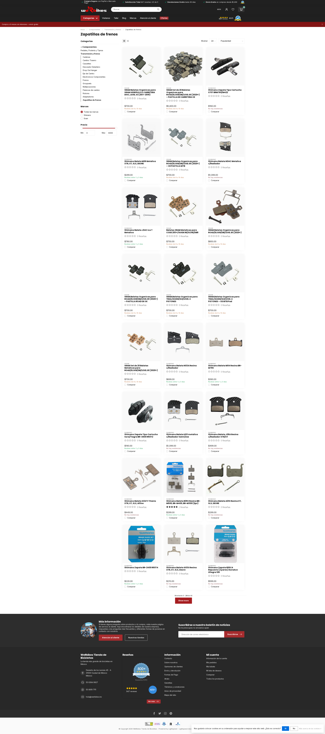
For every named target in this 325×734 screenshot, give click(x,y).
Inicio (83, 29)
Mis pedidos (211, 662)
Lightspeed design (186, 729)
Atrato (166, 679)
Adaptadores (88, 97)
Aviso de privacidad (172, 691)
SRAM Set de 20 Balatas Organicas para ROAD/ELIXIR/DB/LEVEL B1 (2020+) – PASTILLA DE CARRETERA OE (183, 93)
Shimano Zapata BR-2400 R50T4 (141, 567)
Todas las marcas (91, 112)
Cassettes (87, 64)
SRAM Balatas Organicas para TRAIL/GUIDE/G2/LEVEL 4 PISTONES (182, 299)
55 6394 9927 (92, 682)
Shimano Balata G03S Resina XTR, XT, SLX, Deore (181, 568)
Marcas (133, 18)
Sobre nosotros (170, 662)
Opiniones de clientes (173, 666)
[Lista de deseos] (233, 9)
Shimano (87, 115)
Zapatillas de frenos (133, 29)
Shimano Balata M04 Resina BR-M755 (225, 367)
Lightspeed (173, 729)
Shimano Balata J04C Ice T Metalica (138, 231)
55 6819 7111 (91, 689)
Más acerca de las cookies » (310, 729)
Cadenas (86, 57)
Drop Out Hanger (90, 70)
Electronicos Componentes (94, 77)
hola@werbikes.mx (94, 697)
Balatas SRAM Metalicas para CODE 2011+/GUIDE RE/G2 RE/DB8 (182, 231)
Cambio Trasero (89, 60)
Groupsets (87, 83)
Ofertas (164, 18)
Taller (116, 18)
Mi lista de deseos (214, 671)
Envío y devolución (172, 671)
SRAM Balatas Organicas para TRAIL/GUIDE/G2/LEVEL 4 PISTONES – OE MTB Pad (223, 299)
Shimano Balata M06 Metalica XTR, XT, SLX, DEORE (140, 162)
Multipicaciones (89, 87)
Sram (86, 118)
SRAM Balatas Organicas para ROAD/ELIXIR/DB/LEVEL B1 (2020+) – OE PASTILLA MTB (183, 163)
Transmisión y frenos (112, 29)
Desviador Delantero (91, 67)
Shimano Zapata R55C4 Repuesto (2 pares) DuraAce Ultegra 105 (223, 569)
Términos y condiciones (174, 687)
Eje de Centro (88, 73)
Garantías (168, 683)
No (294, 728)
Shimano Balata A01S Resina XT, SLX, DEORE (224, 502)
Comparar (131, 112)
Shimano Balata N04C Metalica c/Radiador (224, 162)
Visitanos (106, 18)
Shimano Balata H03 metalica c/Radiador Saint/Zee (182, 435)
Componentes (94, 29)
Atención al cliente (148, 18)
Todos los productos (215, 679)
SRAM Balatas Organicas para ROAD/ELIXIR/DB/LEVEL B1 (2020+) (225, 231)
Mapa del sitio (170, 695)
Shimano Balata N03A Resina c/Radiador (181, 367)
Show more (183, 600)
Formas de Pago (171, 675)
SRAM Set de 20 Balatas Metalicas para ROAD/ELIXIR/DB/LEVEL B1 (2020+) (141, 368)
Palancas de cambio (91, 90)
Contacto (168, 658)
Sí (285, 728)
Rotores (86, 93)
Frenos (86, 80)
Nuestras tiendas (136, 637)
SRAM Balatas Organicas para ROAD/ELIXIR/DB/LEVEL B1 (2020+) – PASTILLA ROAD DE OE (141, 299)
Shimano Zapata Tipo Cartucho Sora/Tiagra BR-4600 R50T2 (141, 435)
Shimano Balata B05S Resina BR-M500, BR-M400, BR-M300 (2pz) (183, 502)
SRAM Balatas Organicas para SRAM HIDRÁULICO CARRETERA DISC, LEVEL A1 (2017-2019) (140, 92)
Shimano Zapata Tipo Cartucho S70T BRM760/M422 (225, 91)
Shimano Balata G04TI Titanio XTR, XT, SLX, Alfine (140, 502)
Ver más (151, 701)
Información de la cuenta (216, 658)
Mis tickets (210, 666)
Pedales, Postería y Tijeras (92, 50)
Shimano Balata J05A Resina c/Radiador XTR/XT (223, 435)
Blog (124, 18)
